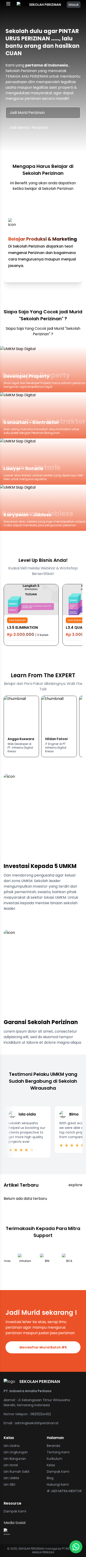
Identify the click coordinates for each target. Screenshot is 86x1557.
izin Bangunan (15, 1458)
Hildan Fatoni (56, 739)
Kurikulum (54, 1458)
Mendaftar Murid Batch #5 (43, 1347)
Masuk (74, 4)
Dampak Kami (58, 1471)
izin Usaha (11, 1445)
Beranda (53, 1445)
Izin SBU (9, 1484)
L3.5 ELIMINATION (22, 627)
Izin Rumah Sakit (17, 1471)
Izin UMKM (11, 1478)
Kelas (51, 1465)
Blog (50, 1478)
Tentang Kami (58, 1452)
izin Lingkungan (16, 1452)
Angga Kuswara (21, 739)
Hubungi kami (58, 1484)
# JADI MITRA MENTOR (64, 1491)
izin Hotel (11, 1465)
